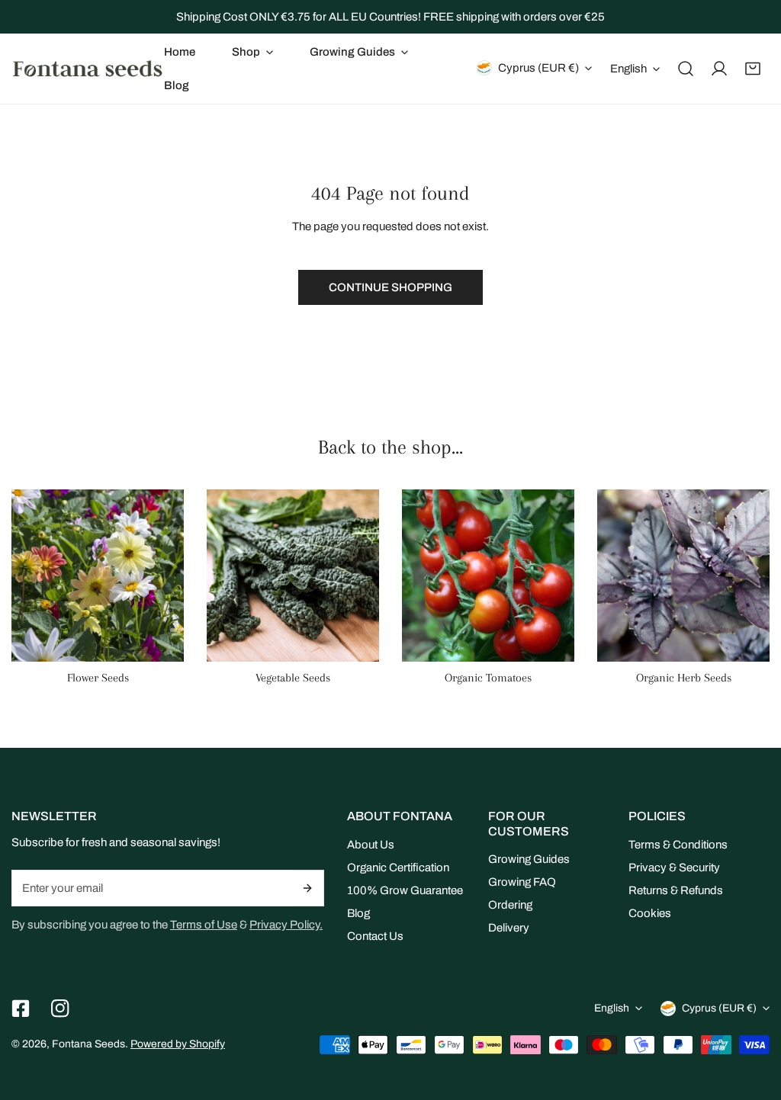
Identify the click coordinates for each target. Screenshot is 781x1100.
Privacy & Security (674, 867)
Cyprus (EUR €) (538, 68)
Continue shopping (390, 287)
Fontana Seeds (88, 1044)
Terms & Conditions (678, 845)
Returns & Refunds (675, 890)
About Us (370, 845)
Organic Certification (398, 867)
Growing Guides (529, 859)
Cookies (649, 913)
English (628, 69)
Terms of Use (203, 925)
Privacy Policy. (286, 925)
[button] (252, 52)
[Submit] (308, 888)
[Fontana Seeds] (87, 68)
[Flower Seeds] (97, 575)
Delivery (508, 928)
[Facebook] (20, 1008)
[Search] (685, 68)
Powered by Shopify (177, 1044)
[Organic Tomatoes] (488, 575)
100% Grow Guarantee (405, 890)
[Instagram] (60, 1008)
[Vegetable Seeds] (293, 575)
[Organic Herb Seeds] (683, 575)
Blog (358, 913)
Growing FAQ (522, 882)
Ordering (510, 905)
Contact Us (375, 936)
